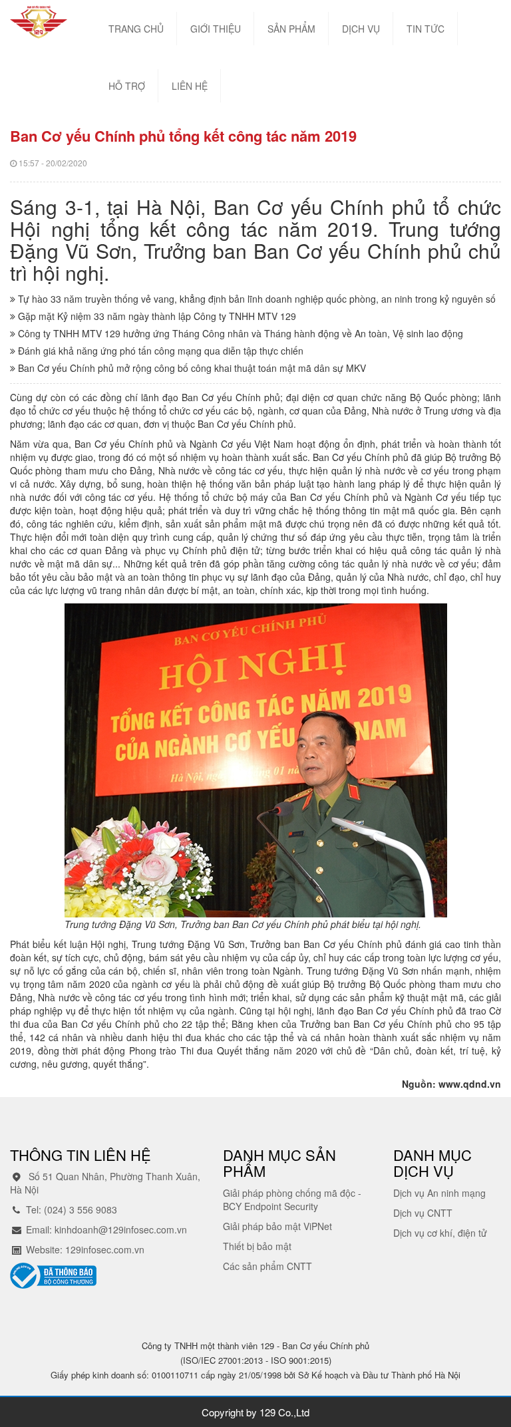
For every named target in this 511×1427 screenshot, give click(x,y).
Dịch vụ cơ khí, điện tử (440, 1232)
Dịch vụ (361, 28)
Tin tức (425, 28)
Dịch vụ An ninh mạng (439, 1192)
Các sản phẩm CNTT (267, 1266)
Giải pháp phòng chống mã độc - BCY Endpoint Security (292, 1199)
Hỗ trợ (126, 85)
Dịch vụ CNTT (422, 1212)
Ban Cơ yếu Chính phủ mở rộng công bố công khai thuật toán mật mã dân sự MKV (190, 368)
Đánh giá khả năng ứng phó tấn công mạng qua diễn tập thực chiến (159, 350)
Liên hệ (190, 85)
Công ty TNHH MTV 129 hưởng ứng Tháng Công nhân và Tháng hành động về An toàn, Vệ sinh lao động (239, 333)
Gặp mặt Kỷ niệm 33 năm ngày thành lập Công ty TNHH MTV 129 (155, 316)
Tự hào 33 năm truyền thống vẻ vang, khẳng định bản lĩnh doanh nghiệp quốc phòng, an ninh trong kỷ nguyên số (255, 298)
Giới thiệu (215, 28)
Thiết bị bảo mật (257, 1246)
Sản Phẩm (291, 28)
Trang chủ (136, 28)
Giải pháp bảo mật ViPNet (277, 1226)
